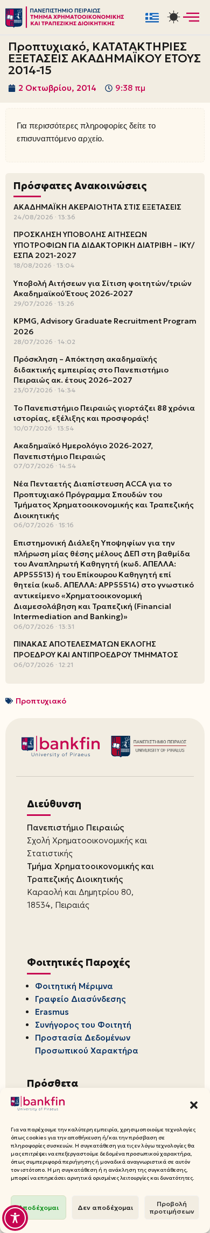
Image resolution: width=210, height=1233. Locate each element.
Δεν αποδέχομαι (105, 1207)
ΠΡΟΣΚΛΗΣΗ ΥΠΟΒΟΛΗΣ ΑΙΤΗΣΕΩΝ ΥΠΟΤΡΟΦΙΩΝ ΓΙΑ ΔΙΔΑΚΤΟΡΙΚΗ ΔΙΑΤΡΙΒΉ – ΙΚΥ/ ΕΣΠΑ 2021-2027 (103, 245)
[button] (193, 1105)
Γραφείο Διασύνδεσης (80, 999)
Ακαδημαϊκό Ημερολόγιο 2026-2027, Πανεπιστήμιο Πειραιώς (83, 451)
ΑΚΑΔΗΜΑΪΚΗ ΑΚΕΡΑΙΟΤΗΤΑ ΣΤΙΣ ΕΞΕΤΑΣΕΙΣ (97, 207)
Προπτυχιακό (41, 701)
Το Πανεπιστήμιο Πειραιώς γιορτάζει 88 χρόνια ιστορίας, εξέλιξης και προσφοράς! (104, 413)
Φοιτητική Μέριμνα (74, 986)
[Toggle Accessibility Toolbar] (15, 1218)
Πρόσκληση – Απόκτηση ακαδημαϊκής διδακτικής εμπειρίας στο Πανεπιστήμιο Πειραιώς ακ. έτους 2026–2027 (91, 369)
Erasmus (52, 1012)
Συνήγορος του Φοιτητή (83, 1025)
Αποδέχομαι (38, 1207)
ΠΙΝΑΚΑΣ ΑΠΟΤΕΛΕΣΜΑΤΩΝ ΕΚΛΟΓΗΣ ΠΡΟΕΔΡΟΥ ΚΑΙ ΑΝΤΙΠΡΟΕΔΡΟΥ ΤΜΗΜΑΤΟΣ (95, 649)
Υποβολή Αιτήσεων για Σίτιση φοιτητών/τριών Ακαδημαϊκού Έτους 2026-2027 (102, 288)
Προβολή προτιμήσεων (171, 1207)
